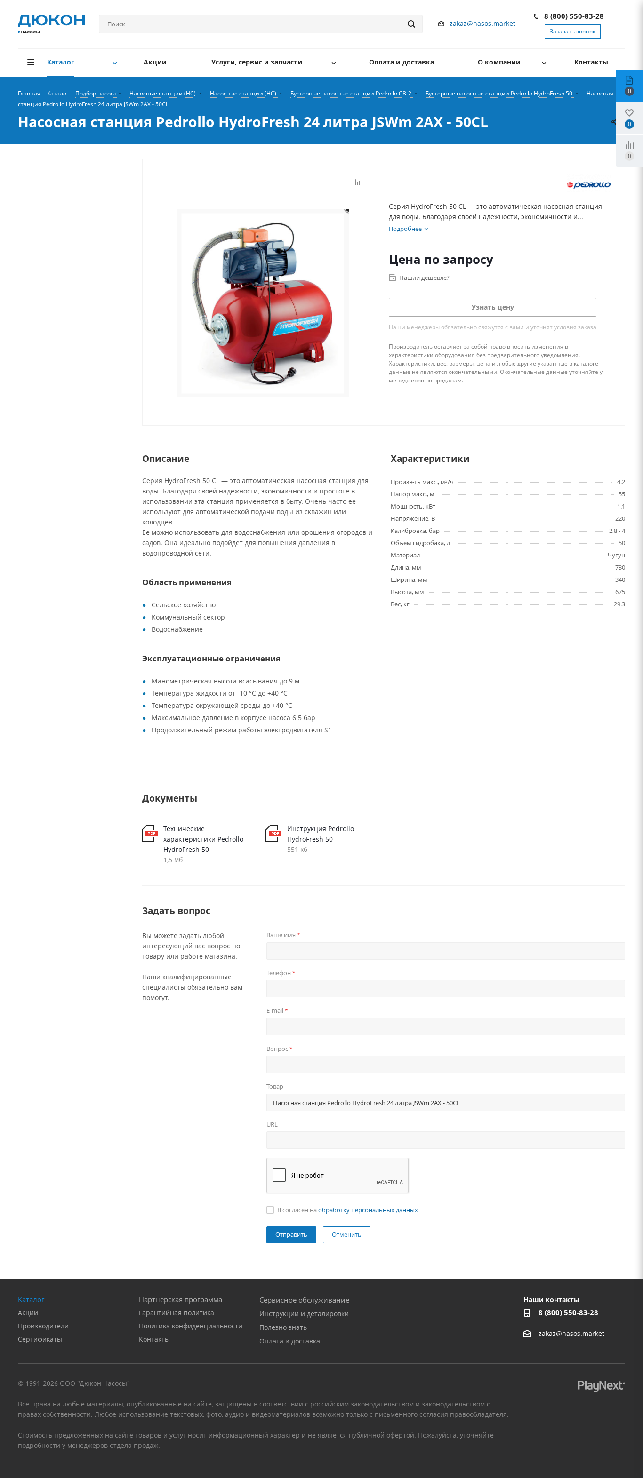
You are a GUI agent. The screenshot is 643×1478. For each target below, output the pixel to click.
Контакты (154, 1339)
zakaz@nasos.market (483, 23)
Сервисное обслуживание (304, 1299)
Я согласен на (347, 1210)
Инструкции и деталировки (304, 1313)
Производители (43, 1325)
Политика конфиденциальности (190, 1325)
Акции (28, 1312)
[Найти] (411, 24)
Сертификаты (40, 1339)
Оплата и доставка (289, 1340)
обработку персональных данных (368, 1210)
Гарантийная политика (176, 1312)
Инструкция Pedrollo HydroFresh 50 (320, 833)
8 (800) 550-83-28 (574, 16)
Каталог (31, 1299)
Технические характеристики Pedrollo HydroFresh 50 (203, 839)
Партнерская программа (180, 1299)
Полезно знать (283, 1327)
